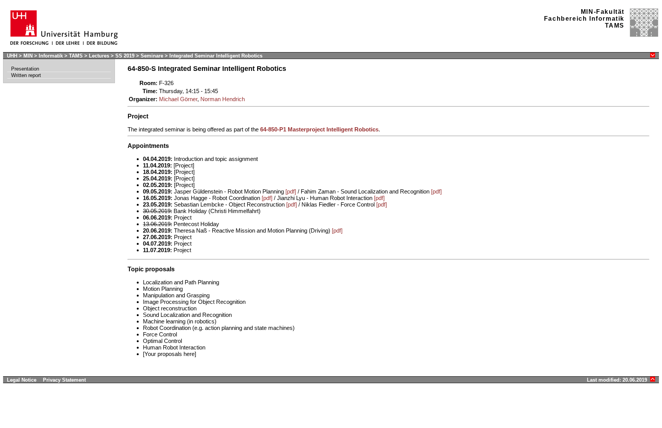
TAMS (76, 56)
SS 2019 (125, 56)
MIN (28, 56)
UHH (12, 56)
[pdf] (290, 191)
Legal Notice (21, 380)
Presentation (25, 69)
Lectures (99, 56)
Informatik (51, 56)
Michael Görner (178, 99)
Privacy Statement (64, 380)
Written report (26, 75)
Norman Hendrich (222, 99)
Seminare (153, 56)
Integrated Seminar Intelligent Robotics (215, 56)
